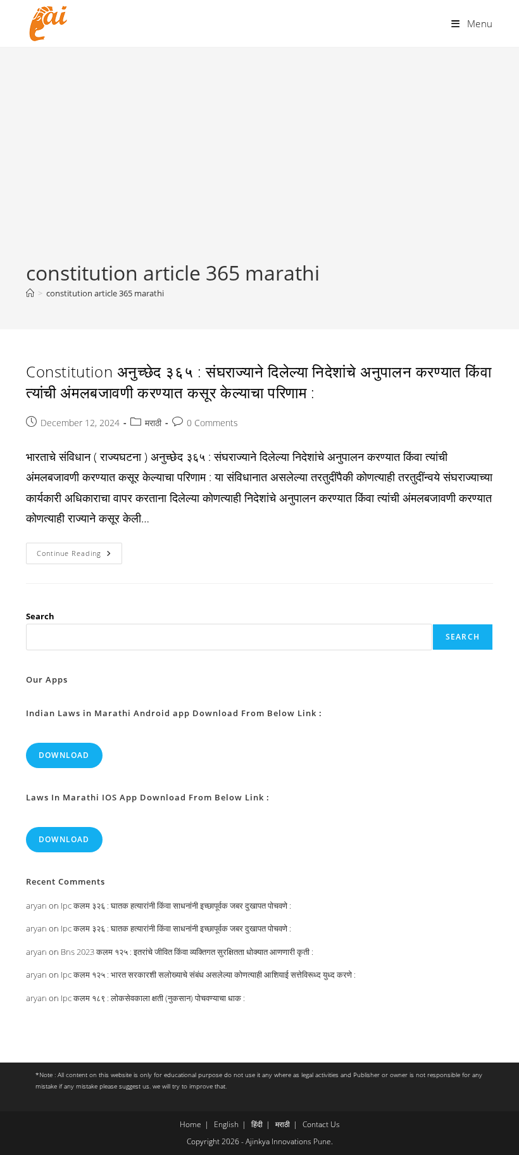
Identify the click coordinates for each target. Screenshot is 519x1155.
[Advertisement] (259, 164)
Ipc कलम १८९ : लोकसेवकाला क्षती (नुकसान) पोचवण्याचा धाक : (153, 998)
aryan (36, 905)
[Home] (30, 293)
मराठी (153, 423)
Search (40, 616)
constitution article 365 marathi (105, 293)
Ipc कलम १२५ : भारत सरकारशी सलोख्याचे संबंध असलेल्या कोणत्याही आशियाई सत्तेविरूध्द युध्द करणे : (208, 974)
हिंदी (257, 1124)
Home (190, 1124)
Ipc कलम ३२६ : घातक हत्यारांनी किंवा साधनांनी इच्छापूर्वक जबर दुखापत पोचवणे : (176, 905)
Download (64, 755)
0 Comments (212, 423)
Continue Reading (79, 555)
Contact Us (321, 1124)
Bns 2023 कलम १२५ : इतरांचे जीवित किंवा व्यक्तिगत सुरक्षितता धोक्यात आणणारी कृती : (187, 951)
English (226, 1124)
